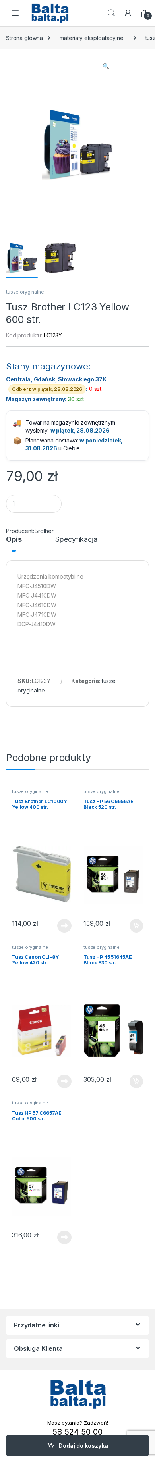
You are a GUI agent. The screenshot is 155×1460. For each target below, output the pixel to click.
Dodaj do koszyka (83, 1445)
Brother (44, 530)
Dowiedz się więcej (60, 926)
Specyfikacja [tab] (76, 539)
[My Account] (128, 13)
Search (111, 13)
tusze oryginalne (25, 292)
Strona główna (24, 38)
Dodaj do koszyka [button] (132, 926)
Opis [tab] (13, 539)
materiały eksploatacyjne (92, 38)
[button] (106, 66)
